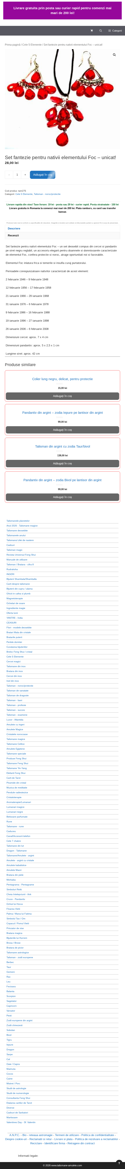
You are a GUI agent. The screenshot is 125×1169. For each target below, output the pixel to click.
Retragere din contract (81, 1143)
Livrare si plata (63, 1139)
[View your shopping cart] (91, 31)
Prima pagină (12, 44)
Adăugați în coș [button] (62, 396)
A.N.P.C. (14, 1135)
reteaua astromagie (40, 1135)
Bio (24, 1135)
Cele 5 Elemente (32, 44)
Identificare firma (54, 1143)
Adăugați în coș (42, 174)
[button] (100, 31)
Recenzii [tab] (13, 235)
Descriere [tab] (14, 228)
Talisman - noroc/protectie (47, 194)
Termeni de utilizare (67, 1135)
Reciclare (36, 1143)
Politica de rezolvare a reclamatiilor (96, 1139)
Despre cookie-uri (16, 1139)
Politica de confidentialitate (97, 1135)
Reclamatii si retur (40, 1139)
